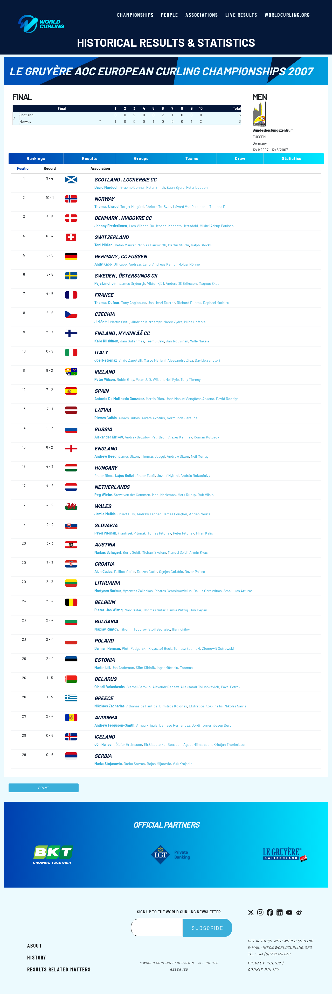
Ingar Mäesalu (167, 667)
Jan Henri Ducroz (161, 302)
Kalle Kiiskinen (106, 341)
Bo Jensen (158, 226)
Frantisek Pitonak (132, 533)
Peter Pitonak (183, 533)
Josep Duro (222, 725)
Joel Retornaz (105, 360)
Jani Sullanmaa (132, 341)
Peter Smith (155, 187)
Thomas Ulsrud (106, 206)
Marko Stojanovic (108, 763)
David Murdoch (106, 187)
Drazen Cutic (147, 571)
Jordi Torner (201, 725)
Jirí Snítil (101, 322)
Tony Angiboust (133, 302)
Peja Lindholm (105, 283)
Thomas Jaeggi (153, 456)
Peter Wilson (104, 379)
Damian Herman (107, 648)
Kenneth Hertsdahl (183, 226)
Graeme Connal (132, 187)
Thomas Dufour (106, 302)
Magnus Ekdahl (210, 283)
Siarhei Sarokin (139, 687)
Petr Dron (159, 437)
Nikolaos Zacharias (109, 706)
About (34, 945)
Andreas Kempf (164, 264)
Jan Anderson (123, 667)
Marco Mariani (155, 360)
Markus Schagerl (107, 552)
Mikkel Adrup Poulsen (217, 226)
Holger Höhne (189, 264)
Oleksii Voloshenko (109, 687)
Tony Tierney (190, 379)
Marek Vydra (172, 322)
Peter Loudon (197, 187)
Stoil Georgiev (159, 629)
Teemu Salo (155, 341)
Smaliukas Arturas (238, 591)
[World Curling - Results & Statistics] (41, 17)
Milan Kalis (204, 533)
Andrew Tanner (149, 514)
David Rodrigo (227, 398)
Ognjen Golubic (171, 571)
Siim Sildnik (145, 667)
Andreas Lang (139, 264)
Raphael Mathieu (216, 302)
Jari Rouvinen (177, 341)
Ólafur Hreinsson (128, 744)
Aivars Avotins (153, 418)
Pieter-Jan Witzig (108, 610)
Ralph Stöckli (201, 245)
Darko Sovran (134, 763)
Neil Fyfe (172, 379)
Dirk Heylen (198, 610)
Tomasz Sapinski (187, 648)
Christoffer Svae (158, 206)
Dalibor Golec (124, 571)
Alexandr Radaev (166, 687)
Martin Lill (102, 667)
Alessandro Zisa (180, 360)
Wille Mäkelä (199, 341)
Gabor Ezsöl (145, 475)
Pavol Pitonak (105, 533)
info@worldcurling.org (287, 947)
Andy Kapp (103, 264)
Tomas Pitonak (159, 533)
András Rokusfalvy (195, 475)
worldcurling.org (287, 15)
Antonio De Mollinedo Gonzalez (119, 398)
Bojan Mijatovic (159, 763)
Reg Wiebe (103, 494)
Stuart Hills (126, 514)
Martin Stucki (178, 245)
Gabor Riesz (103, 475)
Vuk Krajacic (182, 763)
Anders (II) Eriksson (181, 283)
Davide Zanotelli (207, 360)
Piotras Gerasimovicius (173, 591)
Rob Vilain (206, 494)
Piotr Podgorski (134, 648)
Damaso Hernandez (174, 725)
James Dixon (128, 456)
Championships (135, 15)
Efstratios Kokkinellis (206, 706)
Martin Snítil (119, 322)
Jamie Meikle (105, 514)
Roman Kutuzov (206, 437)
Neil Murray (199, 456)
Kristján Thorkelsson (229, 744)
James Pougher (175, 514)
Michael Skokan (154, 552)
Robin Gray (125, 379)
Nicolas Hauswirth (151, 245)
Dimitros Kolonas (173, 706)
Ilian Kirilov (181, 629)
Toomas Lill (189, 667)
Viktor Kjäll (155, 283)
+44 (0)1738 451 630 (273, 954)
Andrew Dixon (178, 456)
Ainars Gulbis (129, 418)
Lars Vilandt (138, 226)
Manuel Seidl (178, 552)
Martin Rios (155, 398)
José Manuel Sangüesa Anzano (190, 398)
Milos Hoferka (194, 322)
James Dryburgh (132, 283)
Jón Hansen (104, 744)
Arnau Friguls (146, 725)
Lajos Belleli (125, 475)
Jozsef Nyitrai (168, 475)
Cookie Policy (263, 969)
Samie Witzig (177, 610)
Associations (201, 15)
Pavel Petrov (230, 687)
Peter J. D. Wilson (150, 379)
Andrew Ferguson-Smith (114, 725)
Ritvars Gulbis (105, 418)
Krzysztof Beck (160, 648)
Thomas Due (219, 206)
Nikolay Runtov (106, 629)
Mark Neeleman (164, 494)
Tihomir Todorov (133, 629)
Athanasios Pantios (141, 706)
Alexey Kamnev (180, 437)
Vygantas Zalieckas (138, 591)
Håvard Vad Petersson (190, 206)
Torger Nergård (132, 206)
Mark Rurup (187, 494)
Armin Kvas (198, 552)
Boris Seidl (131, 552)
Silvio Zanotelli (130, 360)
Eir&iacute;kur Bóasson (163, 744)
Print (43, 788)
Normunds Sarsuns (182, 418)
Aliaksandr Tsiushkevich (200, 687)
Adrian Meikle (199, 514)
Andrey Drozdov (137, 437)
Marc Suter (133, 610)
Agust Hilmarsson (197, 744)
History (36, 957)
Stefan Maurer (125, 245)
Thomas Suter (154, 610)
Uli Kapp (120, 264)
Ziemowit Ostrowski (218, 648)
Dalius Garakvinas (207, 591)
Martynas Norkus (107, 591)
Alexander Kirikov (108, 437)
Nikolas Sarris (235, 706)
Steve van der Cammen (132, 494)
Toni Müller (103, 245)
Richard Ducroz (189, 302)
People (169, 15)
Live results (241, 15)
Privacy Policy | (266, 963)
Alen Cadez (103, 571)
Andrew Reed (105, 456)
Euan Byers (175, 187)
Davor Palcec (195, 571)
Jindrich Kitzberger (146, 322)
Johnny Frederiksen (110, 226)
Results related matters (59, 969)
